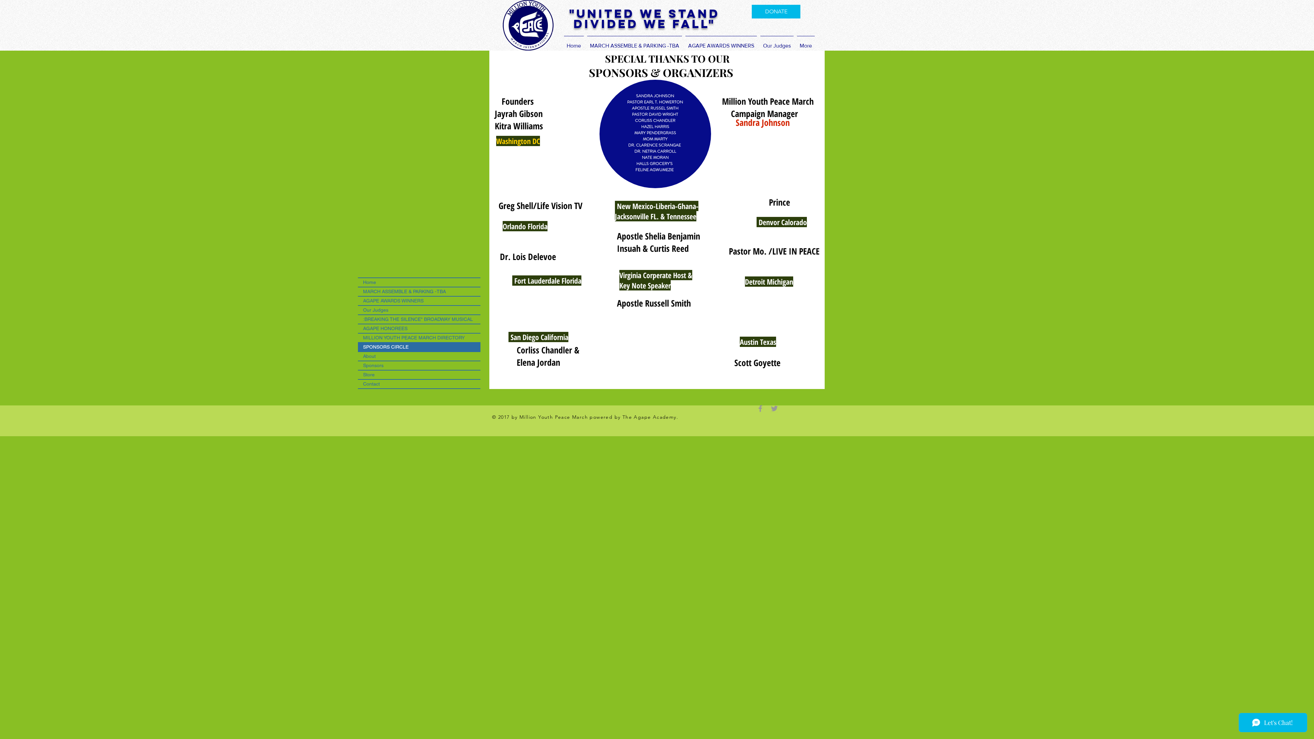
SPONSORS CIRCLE (386, 347)
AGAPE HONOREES (385, 328)
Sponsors (373, 365)
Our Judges (375, 310)
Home (369, 282)
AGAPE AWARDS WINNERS (393, 300)
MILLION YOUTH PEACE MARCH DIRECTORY (414, 337)
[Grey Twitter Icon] (774, 408)
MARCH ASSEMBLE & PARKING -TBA (404, 291)
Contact (371, 384)
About (369, 356)
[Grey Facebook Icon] (760, 408)
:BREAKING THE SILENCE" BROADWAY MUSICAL (418, 319)
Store (369, 374)
